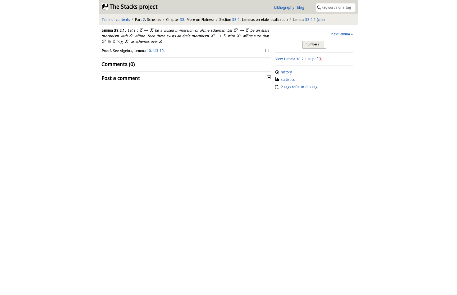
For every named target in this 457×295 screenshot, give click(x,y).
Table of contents (116, 19)
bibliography (284, 7)
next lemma (340, 34)
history (286, 72)
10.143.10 (155, 51)
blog (300, 7)
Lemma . (114, 30)
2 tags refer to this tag (299, 87)
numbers (312, 44)
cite (320, 19)
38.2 (236, 19)
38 (182, 19)
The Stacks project (133, 6)
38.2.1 (310, 19)
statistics (288, 79)
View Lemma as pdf (296, 59)
